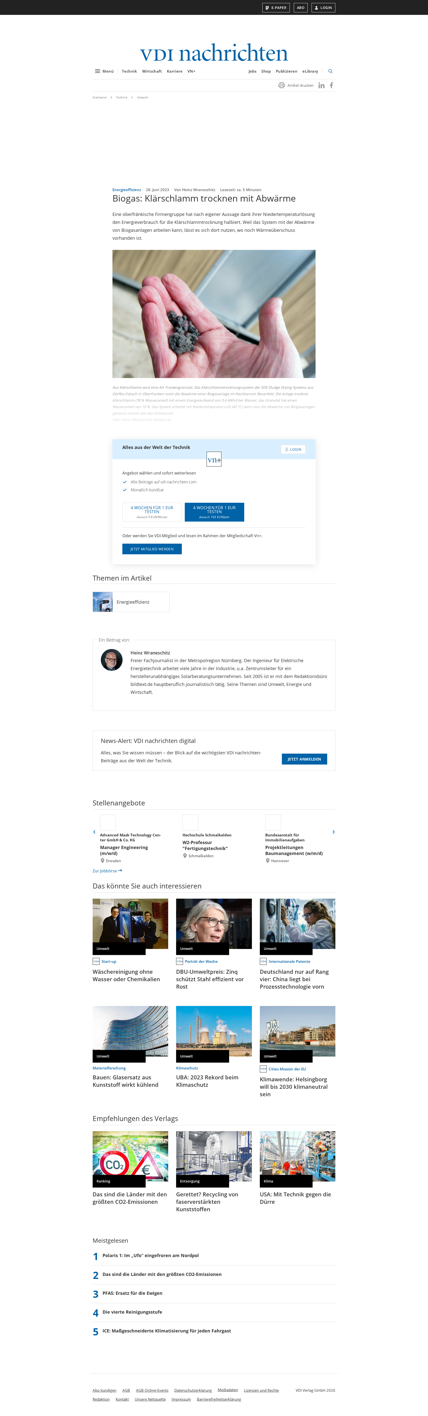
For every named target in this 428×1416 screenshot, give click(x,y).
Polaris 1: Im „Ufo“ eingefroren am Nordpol (151, 1255)
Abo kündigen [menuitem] (104, 1390)
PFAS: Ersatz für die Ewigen (132, 1293)
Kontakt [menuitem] (122, 1399)
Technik (129, 71)
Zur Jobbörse (105, 871)
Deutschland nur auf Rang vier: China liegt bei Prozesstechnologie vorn (294, 979)
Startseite (100, 97)
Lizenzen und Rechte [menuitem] (261, 1390)
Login (326, 7)
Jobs (252, 71)
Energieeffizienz (133, 602)
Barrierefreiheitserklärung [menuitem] (219, 1399)
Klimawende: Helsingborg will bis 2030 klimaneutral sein (294, 1086)
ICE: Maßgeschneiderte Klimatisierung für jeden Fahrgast (167, 1331)
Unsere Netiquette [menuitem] (150, 1399)
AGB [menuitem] (126, 1390)
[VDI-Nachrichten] (214, 52)
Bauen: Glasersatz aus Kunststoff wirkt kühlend (126, 1080)
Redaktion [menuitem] (101, 1399)
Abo (301, 7)
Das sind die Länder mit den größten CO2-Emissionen (130, 1197)
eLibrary (310, 71)
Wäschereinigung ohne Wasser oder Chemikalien (126, 975)
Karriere (175, 71)
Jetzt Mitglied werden (152, 549)
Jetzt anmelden (304, 759)
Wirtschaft (152, 71)
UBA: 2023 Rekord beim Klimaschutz (207, 1080)
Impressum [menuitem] (181, 1399)
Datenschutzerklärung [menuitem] (193, 1390)
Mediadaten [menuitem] (228, 1389)
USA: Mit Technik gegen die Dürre (295, 1197)
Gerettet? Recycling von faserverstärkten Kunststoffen (207, 1201)
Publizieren (287, 71)
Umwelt (142, 97)
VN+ (191, 71)
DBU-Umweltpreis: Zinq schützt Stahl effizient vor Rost (210, 979)
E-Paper (279, 7)
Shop (266, 71)
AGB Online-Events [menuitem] (152, 1390)
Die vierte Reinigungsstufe (132, 1312)
